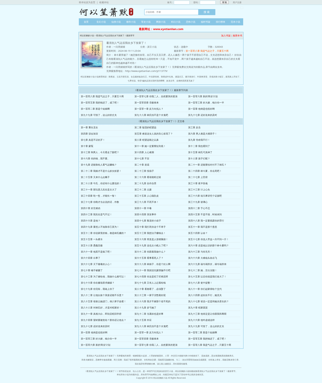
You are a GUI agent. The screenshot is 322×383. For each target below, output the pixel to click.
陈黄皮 (112, 76)
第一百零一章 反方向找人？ (149, 108)
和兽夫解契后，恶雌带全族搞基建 (97, 359)
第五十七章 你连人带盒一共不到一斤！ (208, 239)
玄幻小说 (101, 21)
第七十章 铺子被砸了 (92, 270)
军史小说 (146, 21)
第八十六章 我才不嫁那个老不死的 (152, 301)
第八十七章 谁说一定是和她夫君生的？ (208, 301)
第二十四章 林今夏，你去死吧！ (205, 170)
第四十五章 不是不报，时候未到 (205, 214)
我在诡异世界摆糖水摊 (145, 363)
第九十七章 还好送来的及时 (202, 115)
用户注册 (237, 2)
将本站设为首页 (87, 2)
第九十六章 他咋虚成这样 (201, 320)
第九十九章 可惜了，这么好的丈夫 (99, 115)
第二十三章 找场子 (144, 170)
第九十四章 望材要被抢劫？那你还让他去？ (103, 320)
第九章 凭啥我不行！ (199, 139)
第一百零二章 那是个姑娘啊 (95, 108)
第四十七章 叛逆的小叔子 (148, 220)
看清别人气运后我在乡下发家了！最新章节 (115, 35)
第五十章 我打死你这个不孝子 (150, 226)
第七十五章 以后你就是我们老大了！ (207, 276)
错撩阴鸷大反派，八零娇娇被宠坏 (148, 355)
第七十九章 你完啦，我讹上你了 (97, 288)
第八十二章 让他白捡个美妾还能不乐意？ (102, 295)
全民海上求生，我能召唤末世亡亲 (223, 359)
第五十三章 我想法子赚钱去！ (150, 233)
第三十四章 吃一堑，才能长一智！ (99, 195)
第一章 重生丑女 (89, 127)
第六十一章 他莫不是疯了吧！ (96, 251)
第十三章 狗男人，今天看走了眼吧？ (100, 152)
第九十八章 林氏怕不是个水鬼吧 (151, 115)
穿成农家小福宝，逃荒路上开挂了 (224, 76)
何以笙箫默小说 (108, 12)
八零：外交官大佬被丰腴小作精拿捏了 (182, 355)
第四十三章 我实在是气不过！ (96, 214)
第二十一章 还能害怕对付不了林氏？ (207, 164)
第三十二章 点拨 (143, 189)
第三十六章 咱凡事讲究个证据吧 (205, 195)
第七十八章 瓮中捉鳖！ (200, 282)
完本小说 (235, 21)
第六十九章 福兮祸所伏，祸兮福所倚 (207, 264)
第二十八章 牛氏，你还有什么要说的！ (101, 183)
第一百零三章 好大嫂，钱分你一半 (206, 102)
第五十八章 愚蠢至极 (92, 245)
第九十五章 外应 (143, 320)
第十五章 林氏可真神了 (200, 152)
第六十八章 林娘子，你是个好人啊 (152, 264)
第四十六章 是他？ (90, 220)
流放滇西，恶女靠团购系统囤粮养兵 (217, 355)
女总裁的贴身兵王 (139, 76)
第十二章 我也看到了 (199, 146)
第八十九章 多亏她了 (145, 307)
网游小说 (161, 21)
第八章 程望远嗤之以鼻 (147, 139)
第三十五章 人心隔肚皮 (147, 195)
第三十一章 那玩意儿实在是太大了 (99, 189)
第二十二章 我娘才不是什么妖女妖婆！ (101, 170)
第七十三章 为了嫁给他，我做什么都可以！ (103, 276)
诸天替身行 (190, 76)
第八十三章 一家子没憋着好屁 (150, 295)
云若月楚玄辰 (123, 76)
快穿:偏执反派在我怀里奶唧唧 (151, 80)
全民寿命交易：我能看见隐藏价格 (159, 359)
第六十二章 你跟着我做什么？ (150, 251)
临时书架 (205, 21)
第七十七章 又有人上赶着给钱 (150, 282)
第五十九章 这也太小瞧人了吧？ (151, 245)
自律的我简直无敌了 (185, 80)
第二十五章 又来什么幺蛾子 (95, 177)
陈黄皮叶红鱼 (167, 76)
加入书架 (226, 35)
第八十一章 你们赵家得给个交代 (205, 288)
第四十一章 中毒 (143, 208)
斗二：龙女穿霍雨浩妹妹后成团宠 (191, 359)
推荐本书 (237, 35)
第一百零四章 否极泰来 (147, 102)
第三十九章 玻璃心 (198, 202)
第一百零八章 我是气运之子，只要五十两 (207, 50)
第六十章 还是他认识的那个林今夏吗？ (208, 245)
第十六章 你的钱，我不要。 (95, 158)
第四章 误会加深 (89, 133)
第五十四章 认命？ (198, 233)
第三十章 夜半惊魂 (198, 183)
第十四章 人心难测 (144, 152)
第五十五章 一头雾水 (92, 239)
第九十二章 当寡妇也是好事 (149, 313)
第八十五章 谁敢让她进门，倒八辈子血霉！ (103, 301)
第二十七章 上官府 (198, 177)
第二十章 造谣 (142, 164)
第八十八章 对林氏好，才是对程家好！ (101, 307)
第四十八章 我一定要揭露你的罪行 (206, 220)
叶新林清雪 (202, 76)
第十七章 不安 (142, 158)
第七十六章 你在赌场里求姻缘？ (97, 282)
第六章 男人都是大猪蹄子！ (202, 133)
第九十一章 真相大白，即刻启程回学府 (101, 313)
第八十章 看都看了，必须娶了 (150, 288)
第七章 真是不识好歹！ (93, 139)
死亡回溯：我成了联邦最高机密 (128, 359)
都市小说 (131, 21)
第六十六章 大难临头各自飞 (202, 257)
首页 (86, 21)
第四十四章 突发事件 (145, 214)
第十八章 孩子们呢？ (199, 158)
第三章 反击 (194, 127)
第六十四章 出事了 (90, 257)
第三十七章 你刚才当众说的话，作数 (100, 202)
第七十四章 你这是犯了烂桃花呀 (151, 276)
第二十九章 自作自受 (145, 183)
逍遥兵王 (179, 76)
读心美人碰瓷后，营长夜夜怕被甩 (172, 363)
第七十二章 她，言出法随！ (202, 270)
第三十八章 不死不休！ (147, 202)
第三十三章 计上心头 (199, 189)
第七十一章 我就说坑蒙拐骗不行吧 (152, 270)
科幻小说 (175, 21)
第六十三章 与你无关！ (200, 251)
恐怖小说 (190, 21)
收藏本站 (104, 2)
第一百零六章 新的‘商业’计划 (203, 96)
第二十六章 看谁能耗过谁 (148, 177)
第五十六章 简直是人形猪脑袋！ (151, 239)
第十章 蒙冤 (87, 146)
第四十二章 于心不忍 (199, 208)
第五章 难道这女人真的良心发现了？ (154, 133)
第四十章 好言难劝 (90, 208)
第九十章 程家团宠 (198, 307)
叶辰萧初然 (154, 76)
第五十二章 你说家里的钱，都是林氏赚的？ (103, 233)
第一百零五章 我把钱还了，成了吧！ (100, 102)
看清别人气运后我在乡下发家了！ (102, 371)
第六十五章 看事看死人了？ (149, 257)
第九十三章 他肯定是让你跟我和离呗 (207, 313)
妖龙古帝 (170, 80)
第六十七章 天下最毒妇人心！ (96, 264)
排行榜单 (220, 21)
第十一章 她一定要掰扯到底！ (150, 146)
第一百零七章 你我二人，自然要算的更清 (156, 96)
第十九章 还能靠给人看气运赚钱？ (99, 164)
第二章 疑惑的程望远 (145, 127)
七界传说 (132, 80)
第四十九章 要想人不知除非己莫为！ (100, 226)
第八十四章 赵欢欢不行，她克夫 (205, 295)
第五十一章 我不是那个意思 (202, 226)
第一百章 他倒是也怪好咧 (201, 108)
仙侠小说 (116, 21)
